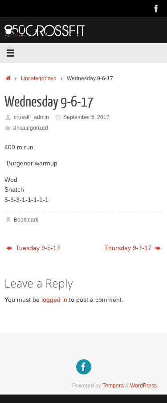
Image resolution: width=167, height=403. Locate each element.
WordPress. (144, 385)
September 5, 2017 (86, 117)
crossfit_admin (31, 117)
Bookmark (26, 220)
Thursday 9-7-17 (128, 248)
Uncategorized (39, 78)
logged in (54, 299)
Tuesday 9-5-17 (37, 248)
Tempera (113, 385)
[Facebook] (156, 8)
